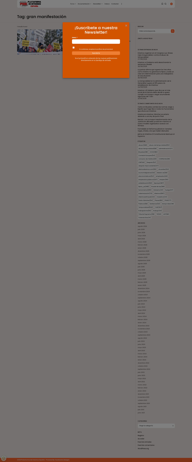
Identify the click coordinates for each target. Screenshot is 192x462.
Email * (74, 38)
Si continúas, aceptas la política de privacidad (96, 49)
